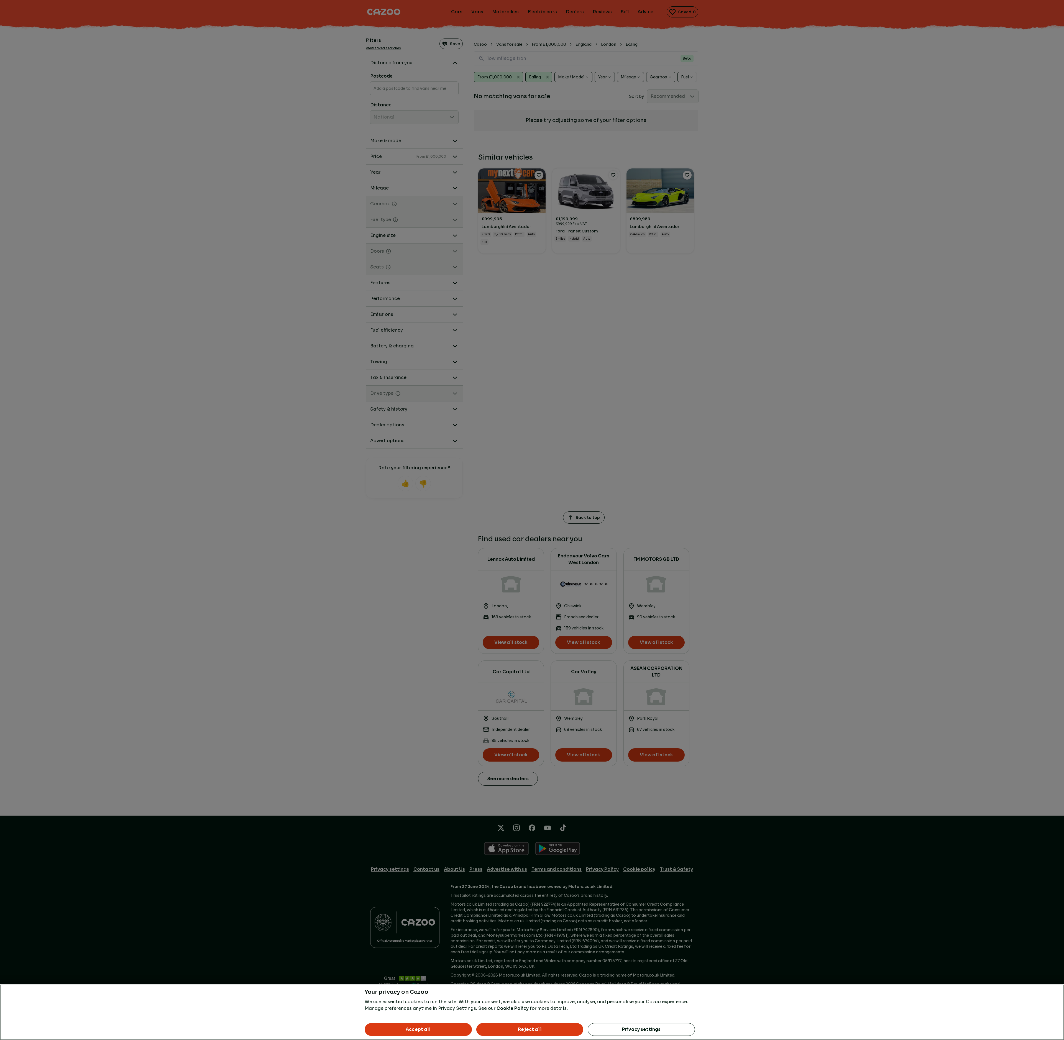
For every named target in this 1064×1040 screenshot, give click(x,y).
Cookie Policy (513, 1008)
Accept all (418, 1029)
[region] (532, 1012)
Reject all (530, 1029)
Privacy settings (641, 1029)
